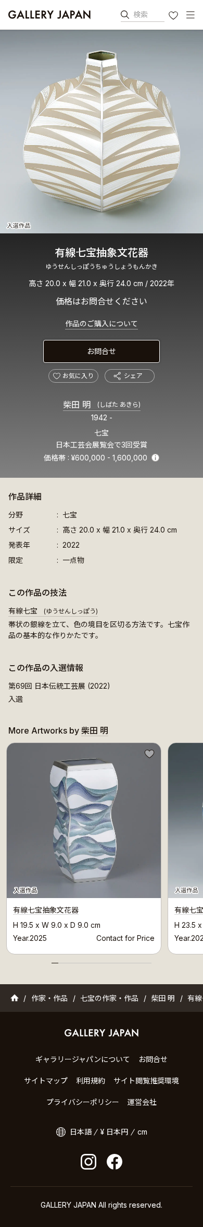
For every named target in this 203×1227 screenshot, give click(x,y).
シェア (133, 376)
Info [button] (155, 458)
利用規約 (90, 1080)
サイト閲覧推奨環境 (146, 1080)
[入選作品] (101, 131)
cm (142, 1131)
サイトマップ (46, 1080)
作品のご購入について (101, 323)
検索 (140, 14)
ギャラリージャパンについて (82, 1059)
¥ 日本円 (114, 1131)
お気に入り (174, 16)
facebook (114, 1162)
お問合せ (101, 351)
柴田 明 (102, 404)
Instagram (88, 1162)
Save (148, 755)
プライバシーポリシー (82, 1102)
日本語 (81, 1131)
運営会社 (142, 1102)
